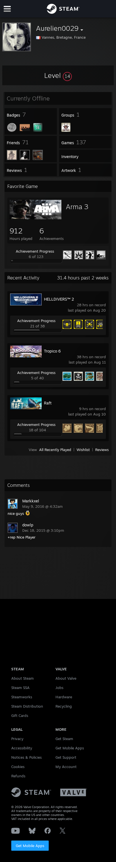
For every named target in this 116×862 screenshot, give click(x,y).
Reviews (102, 449)
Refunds (18, 776)
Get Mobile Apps (30, 845)
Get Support (65, 757)
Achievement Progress (35, 251)
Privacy (17, 738)
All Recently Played (55, 449)
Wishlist (83, 449)
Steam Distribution (27, 706)
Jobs (59, 687)
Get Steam (64, 738)
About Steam (22, 678)
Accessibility (21, 748)
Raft (48, 403)
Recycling (63, 706)
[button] (58, 75)
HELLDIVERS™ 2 (59, 299)
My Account (66, 766)
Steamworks (21, 697)
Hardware (63, 697)
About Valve (65, 678)
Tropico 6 (52, 351)
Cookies (17, 766)
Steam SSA (20, 687)
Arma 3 (77, 206)
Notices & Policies (26, 757)
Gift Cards (19, 715)
